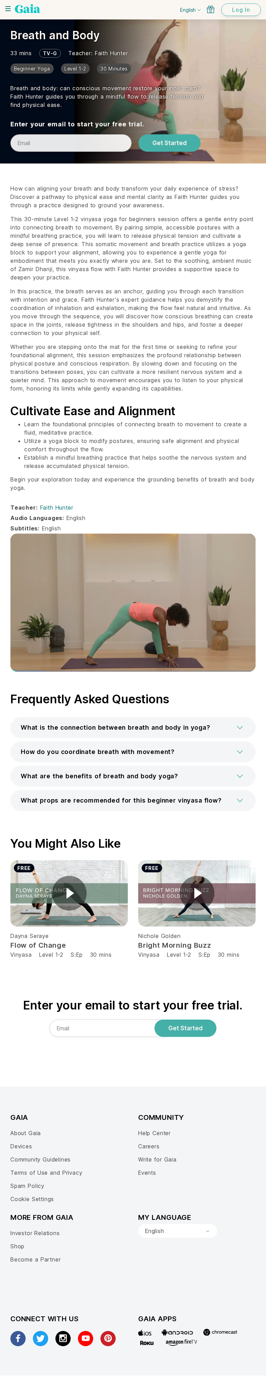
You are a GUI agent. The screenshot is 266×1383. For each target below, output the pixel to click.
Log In (241, 9)
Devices (21, 1146)
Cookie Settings (32, 1199)
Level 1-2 (51, 954)
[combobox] (177, 1231)
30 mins (101, 954)
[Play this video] (69, 893)
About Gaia (25, 1133)
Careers (149, 1146)
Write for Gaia (157, 1159)
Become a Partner (35, 1259)
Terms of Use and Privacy (46, 1172)
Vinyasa (21, 954)
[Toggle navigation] (8, 8)
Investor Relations (35, 1233)
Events (147, 1172)
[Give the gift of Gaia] (210, 9)
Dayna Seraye (29, 935)
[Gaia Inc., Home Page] (27, 8)
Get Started (169, 143)
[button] (133, 727)
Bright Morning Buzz (174, 945)
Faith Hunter (111, 53)
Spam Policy (27, 1185)
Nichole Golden (159, 935)
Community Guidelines (40, 1159)
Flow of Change (38, 945)
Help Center (154, 1133)
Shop (17, 1246)
